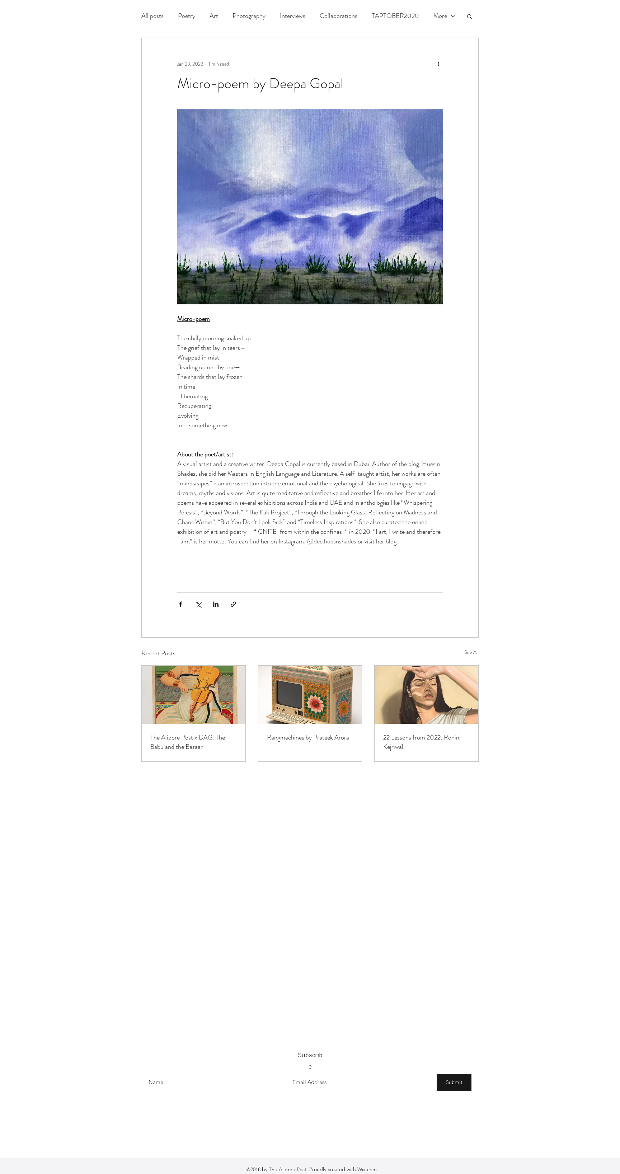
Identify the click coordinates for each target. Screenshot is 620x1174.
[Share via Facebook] (180, 604)
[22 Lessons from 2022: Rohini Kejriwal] (426, 695)
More (440, 15)
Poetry (186, 15)
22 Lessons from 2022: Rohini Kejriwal (422, 742)
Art (214, 15)
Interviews (292, 15)
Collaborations (338, 15)
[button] (469, 16)
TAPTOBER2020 (395, 15)
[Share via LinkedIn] (215, 604)
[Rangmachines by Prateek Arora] (310, 695)
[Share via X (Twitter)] (198, 604)
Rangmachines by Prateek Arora (308, 737)
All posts (152, 15)
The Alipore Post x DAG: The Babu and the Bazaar (187, 742)
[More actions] (438, 64)
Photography (249, 15)
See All (471, 652)
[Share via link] (233, 604)
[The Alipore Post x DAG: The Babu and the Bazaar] (193, 695)
